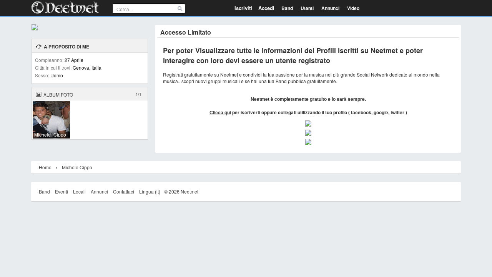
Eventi (61, 191)
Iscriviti (243, 8)
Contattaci (123, 191)
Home (45, 167)
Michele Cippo (77, 167)
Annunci (99, 191)
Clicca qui (220, 112)
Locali (79, 191)
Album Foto (58, 94)
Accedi (266, 8)
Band (44, 191)
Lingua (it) (149, 191)
